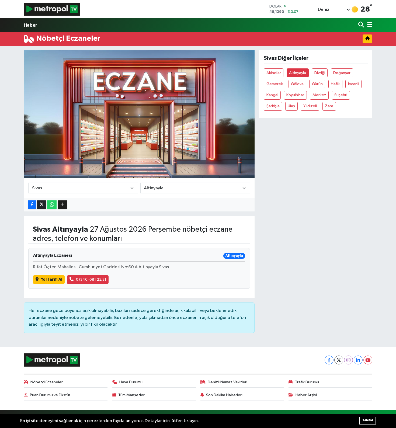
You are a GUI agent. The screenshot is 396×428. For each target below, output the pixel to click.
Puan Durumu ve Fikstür (50, 395)
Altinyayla (297, 73)
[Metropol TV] (52, 9)
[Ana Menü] (369, 25)
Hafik (335, 84)
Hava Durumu (131, 382)
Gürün (317, 84)
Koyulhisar (295, 95)
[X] (338, 360)
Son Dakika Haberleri (224, 395)
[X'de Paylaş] (41, 204)
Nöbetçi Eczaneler (46, 382)
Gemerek (274, 84)
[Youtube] (367, 360)
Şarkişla (273, 106)
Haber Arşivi (306, 395)
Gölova (297, 84)
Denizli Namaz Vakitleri (227, 382)
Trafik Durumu (307, 382)
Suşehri (340, 95)
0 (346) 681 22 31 (91, 279)
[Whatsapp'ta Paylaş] (52, 204)
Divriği (319, 73)
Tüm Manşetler (131, 395)
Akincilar (273, 73)
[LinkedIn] (358, 360)
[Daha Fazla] (62, 204)
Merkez (319, 95)
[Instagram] (348, 360)
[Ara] (361, 25)
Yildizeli (310, 106)
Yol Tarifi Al (51, 279)
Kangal (272, 95)
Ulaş (291, 106)
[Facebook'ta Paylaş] (32, 204)
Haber (30, 25)
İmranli (353, 84)
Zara (329, 106)
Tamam (367, 420)
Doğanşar (341, 73)
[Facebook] (329, 360)
